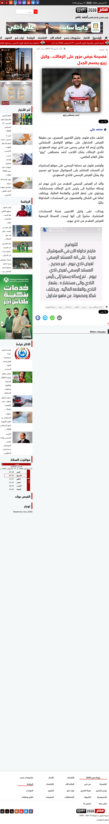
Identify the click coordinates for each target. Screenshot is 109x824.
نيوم (60, 307)
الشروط (87, 797)
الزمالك (68, 307)
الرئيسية (97, 37)
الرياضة (31, 37)
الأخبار (86, 37)
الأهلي (77, 307)
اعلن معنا (103, 803)
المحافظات (69, 797)
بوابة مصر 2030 (93, 777)
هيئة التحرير (86, 790)
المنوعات (50, 797)
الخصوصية (102, 797)
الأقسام (70, 777)
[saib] (16, 64)
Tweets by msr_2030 (22, 511)
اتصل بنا (87, 803)
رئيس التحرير (101, 790)
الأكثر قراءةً (23, 343)
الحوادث (29, 790)
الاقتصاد (42, 37)
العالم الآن (55, 37)
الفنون (8, 37)
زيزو (84, 307)
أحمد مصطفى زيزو (95, 307)
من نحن (87, 783)
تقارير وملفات (27, 797)
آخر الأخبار (24, 109)
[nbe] (54, 28)
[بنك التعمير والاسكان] (16, 307)
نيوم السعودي (50, 307)
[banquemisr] (16, 93)
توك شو (19, 37)
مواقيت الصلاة (20, 459)
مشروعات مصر (72, 37)
